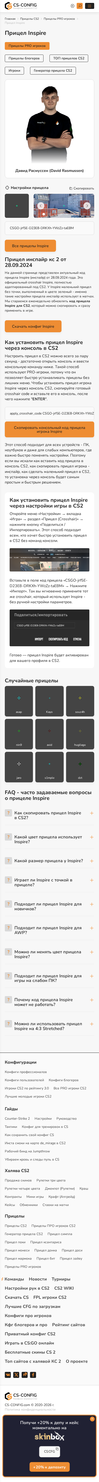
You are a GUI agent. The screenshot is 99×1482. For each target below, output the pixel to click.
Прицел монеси (17, 1250)
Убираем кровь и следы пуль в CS (32, 1159)
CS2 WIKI (64, 1288)
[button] (44, 214)
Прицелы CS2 (29, 19)
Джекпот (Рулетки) (60, 1188)
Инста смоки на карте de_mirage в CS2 (35, 1143)
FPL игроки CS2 (50, 1297)
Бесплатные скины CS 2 (30, 1352)
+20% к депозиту (49, 1467)
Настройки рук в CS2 (27, 1288)
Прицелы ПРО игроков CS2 (53, 1226)
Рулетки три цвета (51, 1180)
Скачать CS (17, 1297)
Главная (10, 19)
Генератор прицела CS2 (53, 70)
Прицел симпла (60, 1234)
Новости (38, 1279)
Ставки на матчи (56, 1205)
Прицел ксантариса (46, 1242)
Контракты (13, 1196)
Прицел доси (72, 1250)
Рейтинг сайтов (68, 1325)
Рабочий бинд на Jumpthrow (27, 1151)
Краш (84, 1188)
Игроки (14, 70)
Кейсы (10, 1205)
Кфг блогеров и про (26, 1325)
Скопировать (84, 188)
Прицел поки (15, 1242)
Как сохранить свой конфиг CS (29, 1135)
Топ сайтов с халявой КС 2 (33, 1361)
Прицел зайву (71, 1258)
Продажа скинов (18, 1180)
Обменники (29, 1205)
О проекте (77, 1361)
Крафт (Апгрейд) (62, 1196)
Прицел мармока (18, 1258)
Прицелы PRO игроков (59, 19)
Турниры (61, 1279)
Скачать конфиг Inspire (33, 326)
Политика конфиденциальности (30, 1409)
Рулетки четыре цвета (22, 1188)
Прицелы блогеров (24, 58)
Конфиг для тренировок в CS (45, 1126)
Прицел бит (46, 1258)
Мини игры (35, 1196)
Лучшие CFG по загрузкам (32, 1306)
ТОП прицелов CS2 (68, 58)
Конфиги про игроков (28, 1316)
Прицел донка (45, 1250)
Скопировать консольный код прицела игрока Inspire (49, 429)
